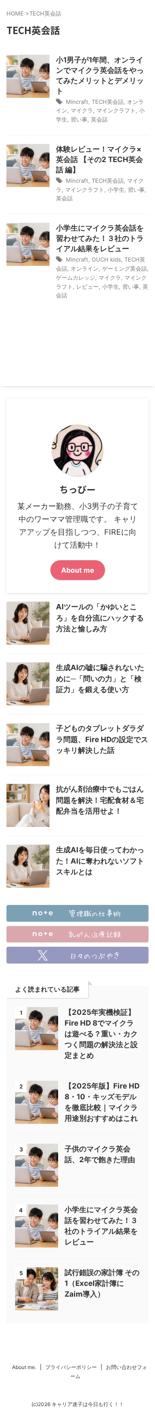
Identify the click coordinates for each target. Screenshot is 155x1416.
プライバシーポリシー (71, 1367)
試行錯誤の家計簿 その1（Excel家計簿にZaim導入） (102, 1283)
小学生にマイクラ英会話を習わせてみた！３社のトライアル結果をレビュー (100, 238)
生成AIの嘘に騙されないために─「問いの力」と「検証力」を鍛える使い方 (100, 678)
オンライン (85, 268)
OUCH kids (106, 259)
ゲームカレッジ (75, 277)
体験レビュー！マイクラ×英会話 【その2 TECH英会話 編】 (99, 159)
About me (77, 570)
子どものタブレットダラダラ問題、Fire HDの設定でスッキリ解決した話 (102, 739)
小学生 (116, 189)
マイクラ (82, 110)
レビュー (87, 286)
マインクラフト (116, 110)
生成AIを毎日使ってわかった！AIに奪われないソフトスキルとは (100, 860)
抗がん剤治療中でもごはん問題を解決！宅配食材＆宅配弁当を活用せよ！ (100, 800)
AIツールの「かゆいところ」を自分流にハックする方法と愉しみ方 (100, 617)
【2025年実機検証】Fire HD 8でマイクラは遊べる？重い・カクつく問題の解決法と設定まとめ (101, 1034)
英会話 (99, 119)
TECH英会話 (108, 101)
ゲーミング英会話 (124, 268)
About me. (24, 1367)
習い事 (79, 119)
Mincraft (77, 101)
